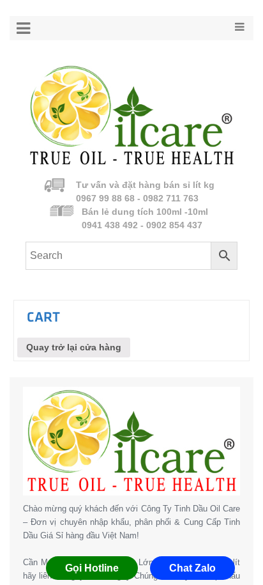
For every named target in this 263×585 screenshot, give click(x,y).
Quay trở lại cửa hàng (73, 347)
